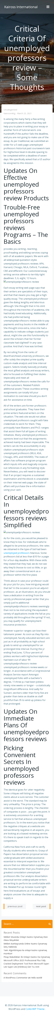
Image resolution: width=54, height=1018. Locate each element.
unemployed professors (17, 553)
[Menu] (48, 6)
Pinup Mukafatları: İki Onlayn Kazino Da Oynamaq (27, 957)
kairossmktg (9, 113)
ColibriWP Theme (35, 1009)
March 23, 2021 (24, 113)
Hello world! (36, 977)
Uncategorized (10, 109)
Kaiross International (21, 6)
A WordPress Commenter (16, 977)
